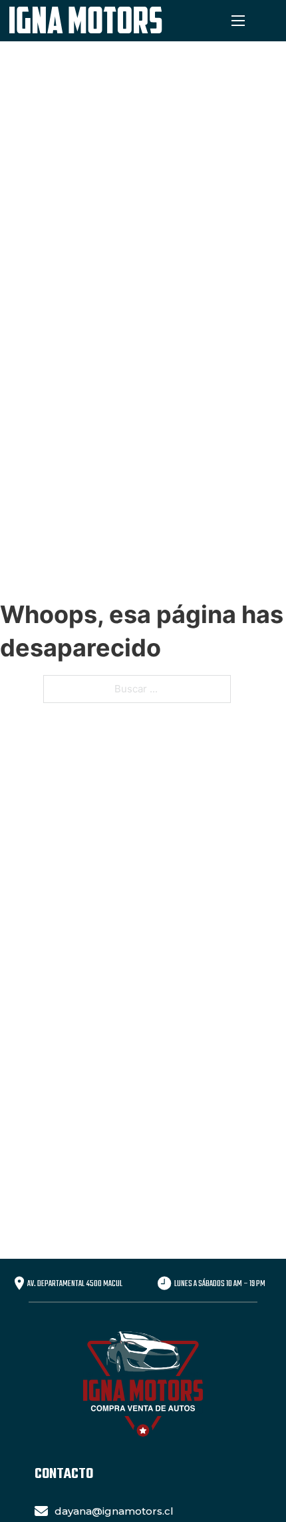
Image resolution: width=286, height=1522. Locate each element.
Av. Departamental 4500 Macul (74, 1284)
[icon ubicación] (19, 1285)
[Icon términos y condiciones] (164, 1285)
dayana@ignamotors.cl (114, 1511)
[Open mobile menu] (238, 20)
